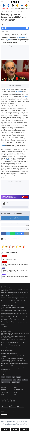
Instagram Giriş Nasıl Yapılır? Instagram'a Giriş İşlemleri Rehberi (14, 363)
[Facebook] (5, 400)
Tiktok (19, 379)
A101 (14, 379)
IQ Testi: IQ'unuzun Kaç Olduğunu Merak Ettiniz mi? (12, 371)
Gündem (8, 11)
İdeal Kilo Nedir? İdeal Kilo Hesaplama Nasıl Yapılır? (12, 358)
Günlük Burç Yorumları (6, 379)
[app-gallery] (20, 406)
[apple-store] (5, 406)
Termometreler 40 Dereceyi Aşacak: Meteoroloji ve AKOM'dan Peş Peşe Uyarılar (14, 258)
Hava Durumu (4, 329)
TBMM (9, 39)
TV (3, 268)
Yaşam (4, 274)
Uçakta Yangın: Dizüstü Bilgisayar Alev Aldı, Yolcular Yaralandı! (15, 265)
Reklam (2, 394)
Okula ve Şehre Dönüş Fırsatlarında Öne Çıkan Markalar (13, 299)
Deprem (8, 377)
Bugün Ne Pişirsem (6, 382)
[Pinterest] (14, 400)
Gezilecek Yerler (15, 382)
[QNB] (22, 5)
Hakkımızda (3, 387)
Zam (13, 377)
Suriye (25, 37)
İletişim (2, 395)
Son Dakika (24, 379)
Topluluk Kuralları (4, 392)
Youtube (18, 377)
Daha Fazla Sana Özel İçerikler (14, 218)
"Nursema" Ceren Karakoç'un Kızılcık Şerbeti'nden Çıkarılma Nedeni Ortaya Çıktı (14, 271)
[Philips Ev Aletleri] (8, 5)
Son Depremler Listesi (6, 331)
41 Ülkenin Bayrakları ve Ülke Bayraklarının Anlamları (12, 365)
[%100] (17, 5)
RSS (15, 394)
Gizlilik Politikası (4, 390)
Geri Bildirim (3, 389)
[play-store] (13, 406)
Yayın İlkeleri (17, 390)
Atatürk (26, 96)
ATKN (9, 23)
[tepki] (2, 246)
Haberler (3, 11)
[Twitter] (8, 400)
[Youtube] (11, 400)
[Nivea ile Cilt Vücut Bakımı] (3, 5)
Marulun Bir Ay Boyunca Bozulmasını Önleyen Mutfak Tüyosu (15, 277)
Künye (15, 392)
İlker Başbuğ (19, 37)
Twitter (3, 377)
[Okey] (12, 5)
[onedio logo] (14, 415)
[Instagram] (2, 400)
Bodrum (8, 89)
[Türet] (26, 5)
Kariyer (15, 387)
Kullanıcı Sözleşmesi (18, 389)
